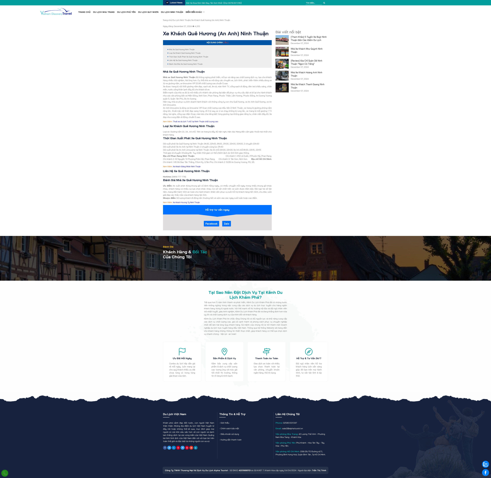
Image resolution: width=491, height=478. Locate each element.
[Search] (324, 3)
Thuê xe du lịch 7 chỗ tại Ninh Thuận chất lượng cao (195, 121)
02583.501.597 (290, 423)
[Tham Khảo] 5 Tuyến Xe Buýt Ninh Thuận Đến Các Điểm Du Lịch (309, 38)
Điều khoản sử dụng (230, 434)
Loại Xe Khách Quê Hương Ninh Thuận (185, 53)
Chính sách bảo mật (230, 428)
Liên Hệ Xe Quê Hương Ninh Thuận (183, 60)
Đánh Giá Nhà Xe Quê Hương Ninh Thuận (186, 64)
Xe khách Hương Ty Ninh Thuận (186, 202)
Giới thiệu (225, 423)
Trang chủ (84, 12)
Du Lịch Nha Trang (104, 12)
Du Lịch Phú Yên (126, 12)
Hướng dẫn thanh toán (231, 439)
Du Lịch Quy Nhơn (148, 12)
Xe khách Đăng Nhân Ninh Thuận (187, 166)
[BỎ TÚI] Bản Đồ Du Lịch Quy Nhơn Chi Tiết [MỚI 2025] (211, 3)
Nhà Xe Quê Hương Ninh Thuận (182, 49)
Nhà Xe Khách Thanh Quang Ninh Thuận (307, 86)
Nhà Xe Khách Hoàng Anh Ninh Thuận (306, 74)
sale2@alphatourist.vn (292, 428)
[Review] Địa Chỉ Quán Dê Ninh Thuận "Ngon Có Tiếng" (306, 62)
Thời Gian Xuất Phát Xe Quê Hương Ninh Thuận (188, 57)
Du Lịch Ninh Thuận (172, 12)
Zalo (226, 223)
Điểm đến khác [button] (194, 12)
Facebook (211, 223)
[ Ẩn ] (225, 42)
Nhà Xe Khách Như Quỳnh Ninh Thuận (306, 50)
